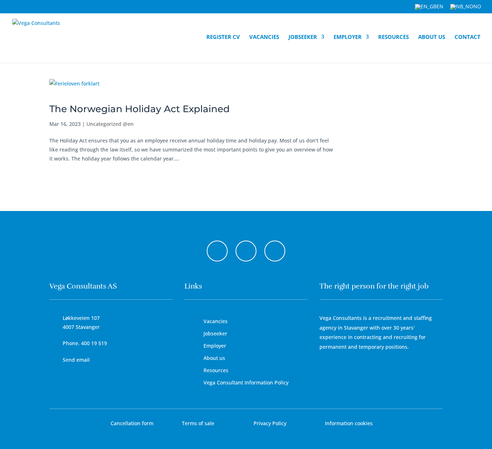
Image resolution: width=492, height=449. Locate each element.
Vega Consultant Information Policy (246, 382)
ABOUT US (431, 37)
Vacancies (264, 37)
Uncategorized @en (110, 123)
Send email (76, 359)
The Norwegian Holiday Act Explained (139, 109)
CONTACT (467, 37)
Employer (348, 37)
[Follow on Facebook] (217, 251)
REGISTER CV (223, 37)
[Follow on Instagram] (246, 251)
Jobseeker (303, 37)
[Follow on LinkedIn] (274, 251)
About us (214, 358)
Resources (393, 37)
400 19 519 (94, 343)
